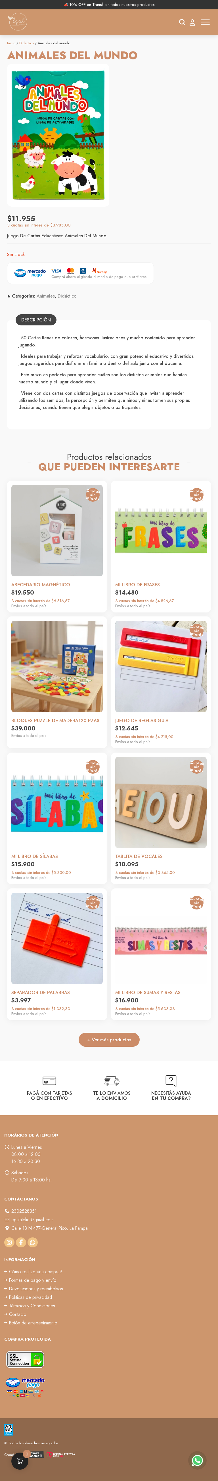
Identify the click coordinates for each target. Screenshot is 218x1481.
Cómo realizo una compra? (35, 1271)
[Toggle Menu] (205, 22)
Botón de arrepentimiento (33, 1323)
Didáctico (26, 43)
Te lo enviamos (112, 1095)
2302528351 (24, 1211)
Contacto (17, 1314)
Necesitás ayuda (171, 1095)
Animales (46, 296)
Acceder (192, 22)
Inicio (11, 43)
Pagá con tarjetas (49, 1095)
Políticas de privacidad (30, 1297)
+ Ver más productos (109, 1039)
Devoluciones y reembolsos (36, 1288)
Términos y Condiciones (32, 1306)
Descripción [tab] (36, 320)
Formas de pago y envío (32, 1280)
